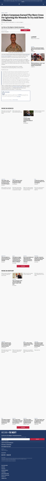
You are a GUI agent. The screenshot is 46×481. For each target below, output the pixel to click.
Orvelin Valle (14, 285)
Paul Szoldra (3, 22)
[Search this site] (43, 4)
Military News (4, 465)
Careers (24, 341)
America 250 (3, 478)
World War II (25, 418)
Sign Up (25, 30)
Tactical (3, 468)
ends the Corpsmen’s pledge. (18, 86)
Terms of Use (2, 31)
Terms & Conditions (4, 450)
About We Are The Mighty (7, 442)
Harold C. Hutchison (26, 424)
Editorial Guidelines (6, 444)
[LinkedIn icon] (8, 455)
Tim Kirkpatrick (4, 347)
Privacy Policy (6, 31)
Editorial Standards (15, 99)
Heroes (35, 179)
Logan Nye (3, 185)
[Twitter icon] (6, 455)
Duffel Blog (20, 94)
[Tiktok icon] (10, 455)
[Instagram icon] (4, 455)
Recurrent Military (6, 446)
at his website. (19, 96)
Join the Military (5, 473)
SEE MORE (23, 266)
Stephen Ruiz (33, 51)
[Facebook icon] (2, 455)
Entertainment (4, 470)
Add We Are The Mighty (19, 22)
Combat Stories (3, 179)
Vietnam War (32, 46)
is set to (15, 59)
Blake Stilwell (36, 424)
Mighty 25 (3, 476)
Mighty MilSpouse (5, 475)
